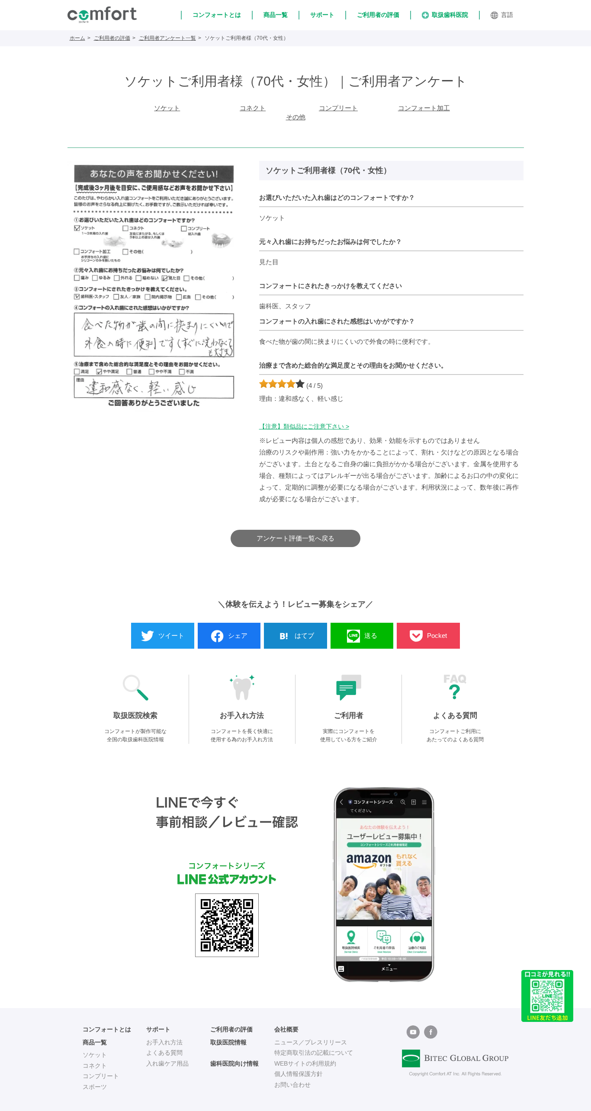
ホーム (77, 38)
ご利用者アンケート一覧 (167, 38)
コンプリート (338, 108)
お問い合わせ (292, 1084)
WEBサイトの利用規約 (305, 1063)
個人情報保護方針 (298, 1073)
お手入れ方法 (164, 1042)
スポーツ (95, 1086)
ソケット (167, 108)
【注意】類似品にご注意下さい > (304, 426)
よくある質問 (164, 1052)
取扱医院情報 (228, 1042)
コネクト (253, 108)
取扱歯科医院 (450, 14)
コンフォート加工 (424, 108)
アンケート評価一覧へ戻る (295, 538)
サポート (322, 14)
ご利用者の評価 (378, 14)
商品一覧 (275, 14)
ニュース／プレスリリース (310, 1042)
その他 (295, 117)
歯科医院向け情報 (234, 1063)
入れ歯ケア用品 (167, 1063)
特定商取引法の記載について (313, 1052)
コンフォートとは (217, 14)
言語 (507, 14)
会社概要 (286, 1029)
